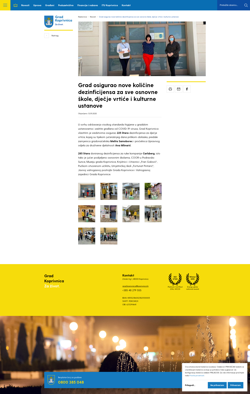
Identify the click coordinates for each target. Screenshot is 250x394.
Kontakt (126, 5)
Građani (49, 5)
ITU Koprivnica (110, 5)
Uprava (37, 5)
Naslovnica (15, 5)
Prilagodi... (190, 385)
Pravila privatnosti (196, 375)
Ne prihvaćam (217, 385)
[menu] (5, 5)
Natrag (55, 35)
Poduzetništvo (66, 5)
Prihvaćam (235, 385)
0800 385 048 (71, 382)
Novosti (25, 5)
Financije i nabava (87, 5)
